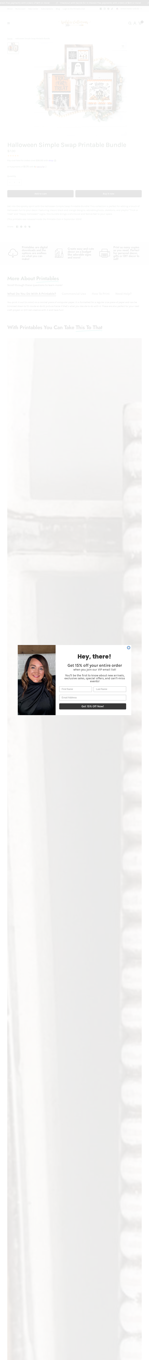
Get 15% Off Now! (92, 706)
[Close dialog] (128, 647)
